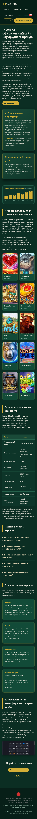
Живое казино (25, 15)
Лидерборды (8, 15)
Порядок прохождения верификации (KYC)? (13, 547)
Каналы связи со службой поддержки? (15, 564)
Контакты (17, 9)
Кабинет (8, 21)
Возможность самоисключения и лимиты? (17, 556)
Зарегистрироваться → (18, 770)
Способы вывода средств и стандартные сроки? (15, 538)
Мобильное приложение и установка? (15, 573)
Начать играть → (10, 103)
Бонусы (6, 9)
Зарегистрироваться (23, 21)
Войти (18, 776)
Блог (27, 9)
